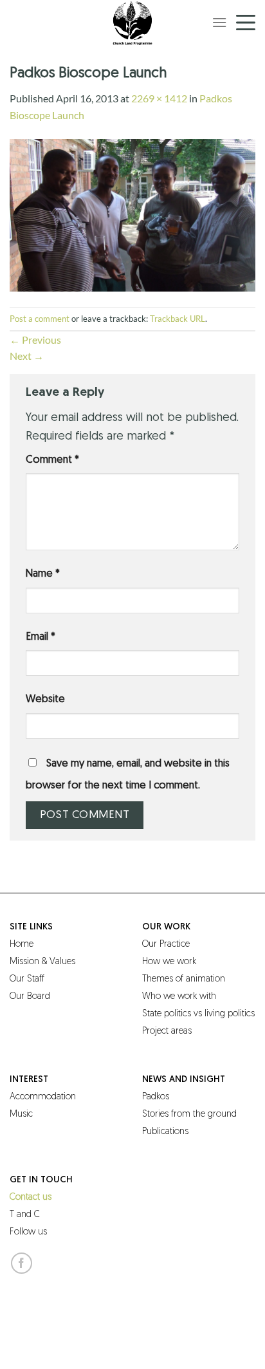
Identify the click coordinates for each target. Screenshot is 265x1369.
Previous (35, 339)
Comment (52, 460)
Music (21, 1114)
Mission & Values (42, 962)
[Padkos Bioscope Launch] (132, 213)
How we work (169, 962)
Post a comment (39, 318)
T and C (25, 1215)
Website (45, 699)
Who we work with (179, 996)
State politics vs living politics (198, 1014)
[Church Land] (132, 22)
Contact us (30, 1197)
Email (40, 637)
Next (27, 355)
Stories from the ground (189, 1114)
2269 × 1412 (159, 98)
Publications (165, 1132)
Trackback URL (177, 318)
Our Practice (166, 944)
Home (21, 944)
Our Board (30, 996)
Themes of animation (183, 979)
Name (43, 574)
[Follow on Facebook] (21, 1263)
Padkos (155, 1097)
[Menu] (219, 22)
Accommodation (43, 1097)
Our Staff (27, 979)
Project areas (167, 1031)
